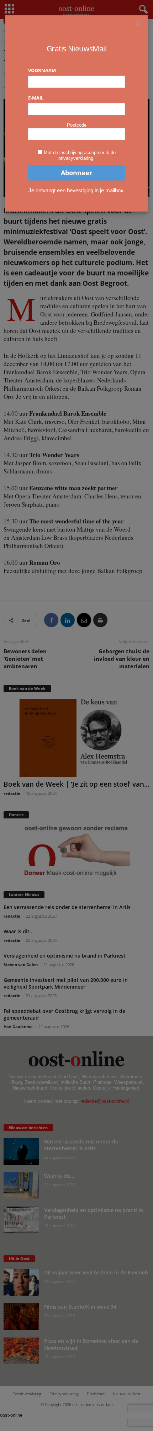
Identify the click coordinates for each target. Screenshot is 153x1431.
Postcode (76, 125)
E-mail (35, 98)
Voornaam (42, 70)
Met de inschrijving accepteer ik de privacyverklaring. (80, 155)
